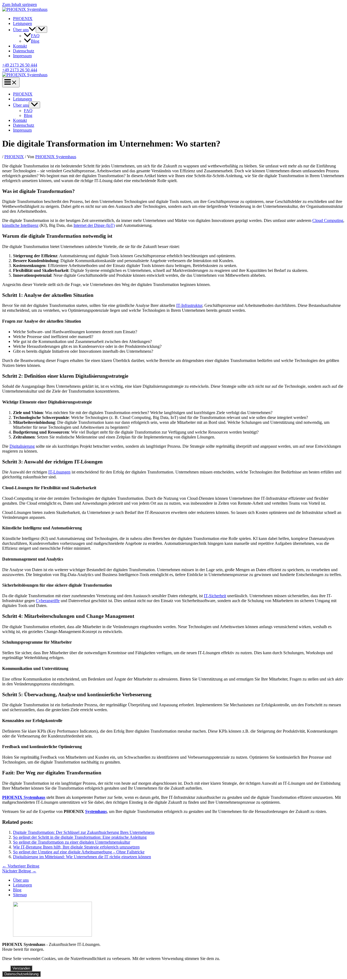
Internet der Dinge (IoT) (94, 225)
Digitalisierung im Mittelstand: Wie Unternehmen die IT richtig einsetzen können (82, 856)
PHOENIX (23, 18)
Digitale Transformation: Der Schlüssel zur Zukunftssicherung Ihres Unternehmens (84, 832)
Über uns (21, 29)
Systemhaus (96, 811)
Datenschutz (23, 51)
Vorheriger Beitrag (20, 866)
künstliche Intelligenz (20, 225)
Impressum (22, 55)
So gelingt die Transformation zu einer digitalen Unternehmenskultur (71, 842)
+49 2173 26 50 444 (19, 70)
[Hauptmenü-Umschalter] (11, 82)
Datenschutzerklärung (21, 974)
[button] (32, 29)
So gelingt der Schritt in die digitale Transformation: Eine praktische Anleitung (80, 837)
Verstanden (21, 968)
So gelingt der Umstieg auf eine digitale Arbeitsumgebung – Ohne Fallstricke (78, 852)
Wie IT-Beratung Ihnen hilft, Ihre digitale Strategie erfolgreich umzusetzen (76, 847)
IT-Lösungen (59, 472)
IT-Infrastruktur (189, 305)
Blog (35, 41)
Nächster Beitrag (19, 871)
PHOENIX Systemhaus (23, 797)
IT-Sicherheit (215, 595)
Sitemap (20, 894)
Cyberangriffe (48, 600)
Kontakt (20, 46)
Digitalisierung (22, 446)
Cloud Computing (327, 220)
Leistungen (22, 23)
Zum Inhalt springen (19, 4)
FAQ (35, 35)
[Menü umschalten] (41, 29)
